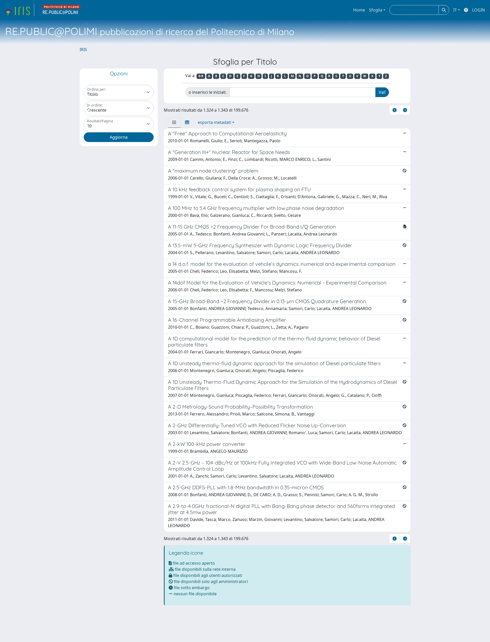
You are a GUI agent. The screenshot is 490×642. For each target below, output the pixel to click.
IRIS (83, 49)
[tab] (174, 122)
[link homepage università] (61, 10)
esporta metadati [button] (214, 122)
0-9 (201, 76)
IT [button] (455, 10)
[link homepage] (18, 10)
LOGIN (478, 10)
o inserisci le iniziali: (207, 92)
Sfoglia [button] (375, 10)
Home (359, 10)
